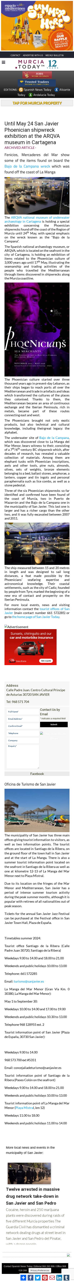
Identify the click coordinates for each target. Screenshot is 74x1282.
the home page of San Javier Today (35, 617)
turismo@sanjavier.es (29, 981)
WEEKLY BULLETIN (54, 55)
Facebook (37, 774)
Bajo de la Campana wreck (27, 166)
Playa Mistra (24, 1108)
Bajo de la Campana (54, 438)
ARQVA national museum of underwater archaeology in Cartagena (37, 219)
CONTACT (15, 55)
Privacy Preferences (40, 1270)
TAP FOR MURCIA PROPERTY (37, 103)
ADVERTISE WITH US (33, 55)
